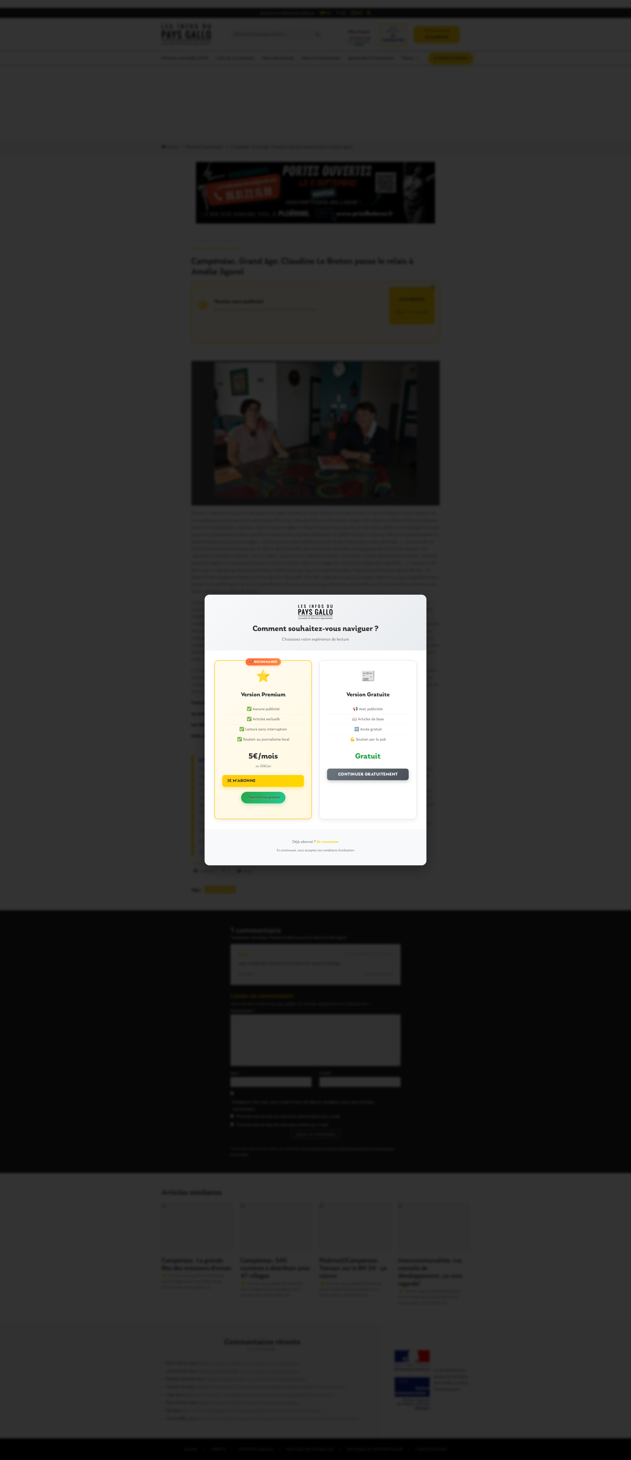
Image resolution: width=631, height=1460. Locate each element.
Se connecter (328, 842)
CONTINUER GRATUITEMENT (368, 774)
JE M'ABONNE (241, 781)
